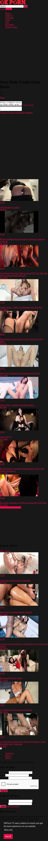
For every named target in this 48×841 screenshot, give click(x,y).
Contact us (9, 753)
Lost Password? (13, 806)
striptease (29, 112)
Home (7, 13)
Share (2, 98)
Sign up (4, 791)
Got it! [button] (8, 836)
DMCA (8, 758)
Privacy (8, 756)
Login (2, 9)
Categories (9, 18)
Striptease (4, 112)
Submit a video (11, 27)
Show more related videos (10, 507)
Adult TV (9, 15)
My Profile (9, 25)
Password (4, 778)
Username (4, 772)
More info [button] (8, 830)
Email (2, 775)
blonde (11, 112)
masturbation (19, 112)
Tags (7, 22)
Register (8, 9)
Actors (7, 20)
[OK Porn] (13, 4)
